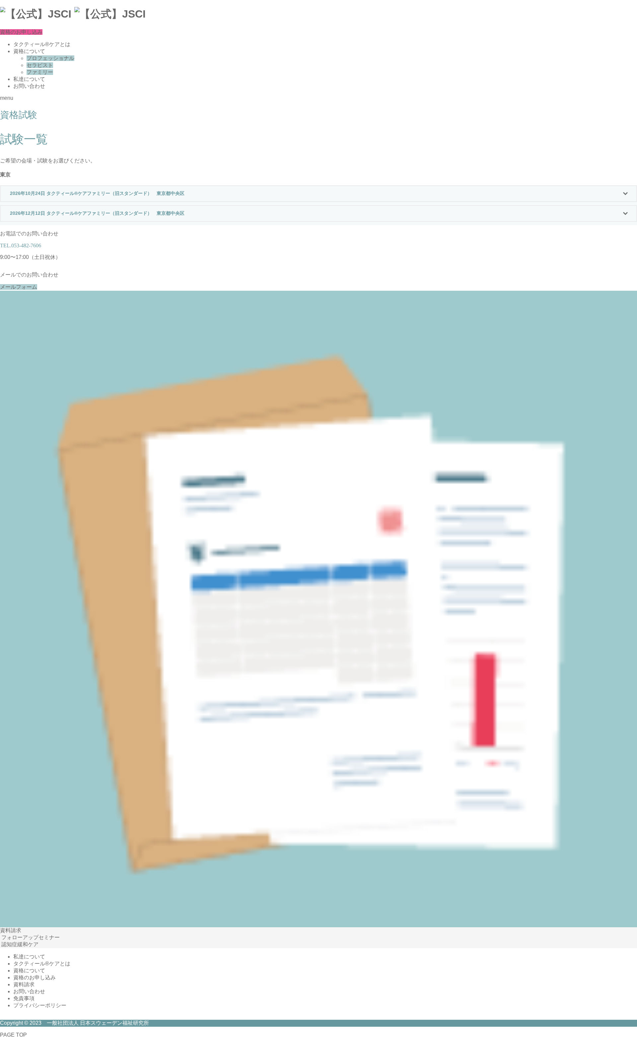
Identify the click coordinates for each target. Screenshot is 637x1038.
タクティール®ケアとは (41, 44)
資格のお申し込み (21, 32)
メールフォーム (18, 287)
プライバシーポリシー (39, 1005)
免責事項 (24, 998)
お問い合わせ (29, 86)
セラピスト (40, 65)
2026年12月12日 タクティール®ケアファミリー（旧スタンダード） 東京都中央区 (97, 213)
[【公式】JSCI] (73, 15)
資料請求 (24, 984)
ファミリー (40, 72)
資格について (29, 51)
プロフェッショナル (50, 58)
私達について (29, 79)
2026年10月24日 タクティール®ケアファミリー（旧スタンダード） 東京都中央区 (97, 193)
